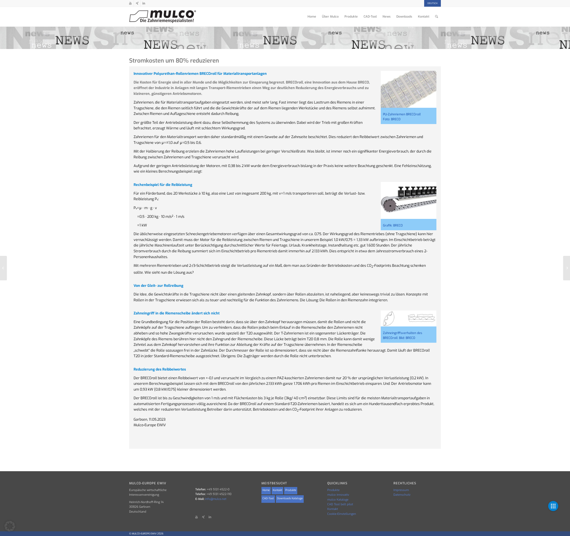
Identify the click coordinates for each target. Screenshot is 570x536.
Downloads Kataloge (290, 498)
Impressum (401, 490)
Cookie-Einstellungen (341, 514)
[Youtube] (130, 3)
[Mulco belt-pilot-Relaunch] (566, 268)
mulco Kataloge (337, 499)
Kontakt (277, 490)
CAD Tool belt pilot (340, 504)
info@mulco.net (215, 499)
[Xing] (137, 3)
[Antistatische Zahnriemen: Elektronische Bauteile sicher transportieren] (3, 268)
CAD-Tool (268, 498)
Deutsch (433, 3)
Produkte (290, 490)
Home (266, 490)
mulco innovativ (338, 495)
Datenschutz (401, 495)
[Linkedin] (143, 3)
